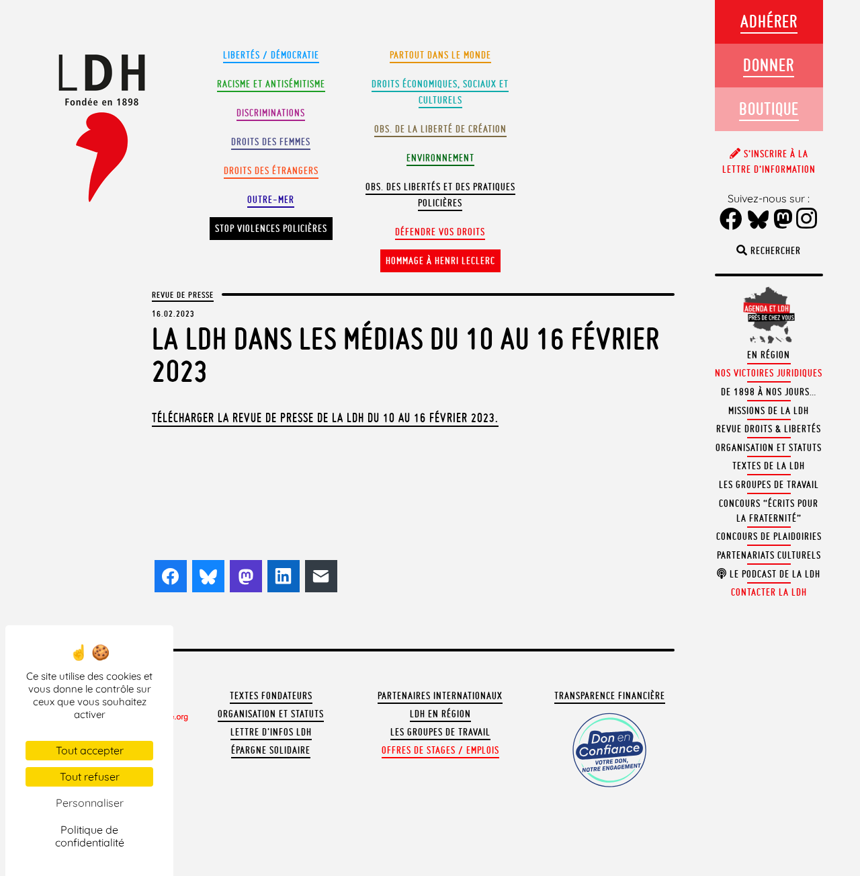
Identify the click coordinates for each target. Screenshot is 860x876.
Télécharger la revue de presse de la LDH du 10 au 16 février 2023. (325, 417)
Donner (768, 64)
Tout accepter (90, 750)
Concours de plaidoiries (769, 536)
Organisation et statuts (271, 714)
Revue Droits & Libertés (768, 429)
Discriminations (270, 113)
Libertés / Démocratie (271, 55)
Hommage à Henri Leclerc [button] (440, 261)
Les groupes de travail (440, 732)
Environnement (440, 158)
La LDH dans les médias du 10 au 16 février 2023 (406, 354)
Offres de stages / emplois (440, 750)
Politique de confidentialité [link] (89, 836)
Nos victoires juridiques (768, 373)
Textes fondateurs (271, 696)
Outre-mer (270, 200)
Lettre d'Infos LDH (271, 732)
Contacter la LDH (769, 592)
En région (768, 355)
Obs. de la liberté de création (440, 129)
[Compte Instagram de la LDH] (807, 219)
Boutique (769, 108)
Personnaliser (90, 802)
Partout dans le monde (440, 55)
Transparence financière (609, 696)
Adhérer (769, 21)
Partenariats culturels (769, 555)
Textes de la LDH (768, 466)
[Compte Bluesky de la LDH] (758, 220)
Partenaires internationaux (440, 696)
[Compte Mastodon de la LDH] (783, 220)
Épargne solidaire (270, 750)
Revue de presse (183, 294)
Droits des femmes (270, 142)
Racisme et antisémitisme (271, 84)
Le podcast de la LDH (773, 574)
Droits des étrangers (271, 171)
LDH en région (440, 714)
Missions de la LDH (768, 411)
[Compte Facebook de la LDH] (731, 220)
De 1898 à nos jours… (768, 392)
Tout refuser (90, 776)
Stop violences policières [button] (271, 229)
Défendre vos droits (440, 232)
